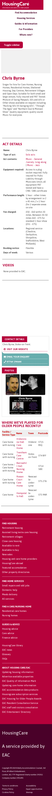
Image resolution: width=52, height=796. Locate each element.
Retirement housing (12, 528)
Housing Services (26, 18)
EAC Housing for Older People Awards (21, 698)
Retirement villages (12, 536)
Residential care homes (14, 611)
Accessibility (31, 786)
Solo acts (30, 154)
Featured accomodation (14, 567)
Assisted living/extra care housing (20, 532)
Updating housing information (17, 672)
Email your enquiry (17, 357)
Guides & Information (26, 23)
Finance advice (9, 637)
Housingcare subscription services (20, 694)
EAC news (7, 650)
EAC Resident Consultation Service (20, 703)
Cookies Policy (8, 792)
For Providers (26, 29)
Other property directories (16, 572)
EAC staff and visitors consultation (20, 707)
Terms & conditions (10, 786)
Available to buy (10, 550)
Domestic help (9, 590)
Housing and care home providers (19, 559)
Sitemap (29, 792)
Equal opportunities (34, 789)
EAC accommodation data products (20, 690)
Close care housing (12, 541)
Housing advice (10, 629)
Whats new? (26, 34)
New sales (7, 554)
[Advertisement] (26, 309)
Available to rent (10, 545)
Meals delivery (9, 594)
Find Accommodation (26, 12)
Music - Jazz (33, 165)
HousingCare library (12, 645)
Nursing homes (10, 615)
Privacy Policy (7, 789)
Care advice (8, 633)
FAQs (4, 658)
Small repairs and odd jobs (15, 585)
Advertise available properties (18, 676)
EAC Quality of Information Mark (19, 681)
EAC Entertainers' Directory (16, 712)
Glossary (6, 654)
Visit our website (17, 349)
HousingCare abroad (12, 563)
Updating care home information (19, 685)
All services (8, 599)
